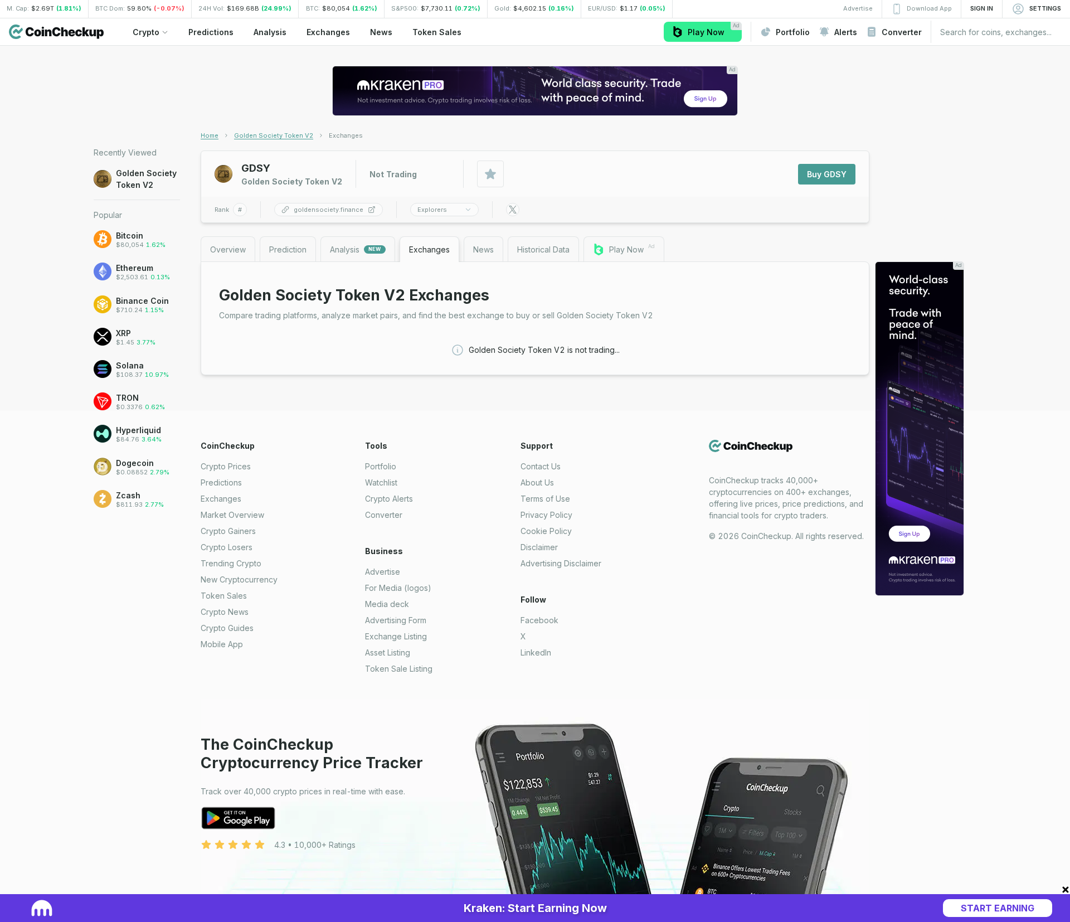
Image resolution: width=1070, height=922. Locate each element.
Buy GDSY (827, 174)
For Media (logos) (398, 588)
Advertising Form (395, 620)
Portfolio (380, 466)
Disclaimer (539, 547)
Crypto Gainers (228, 531)
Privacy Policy (546, 515)
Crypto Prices (226, 466)
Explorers (432, 209)
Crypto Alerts (389, 498)
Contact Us (541, 466)
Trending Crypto (231, 563)
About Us (537, 482)
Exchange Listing (396, 636)
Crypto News (225, 612)
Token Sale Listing (398, 668)
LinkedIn (536, 652)
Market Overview (232, 515)
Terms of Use (545, 498)
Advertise (382, 571)
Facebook (539, 620)
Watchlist (381, 482)
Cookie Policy (546, 531)
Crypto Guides (227, 628)
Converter (383, 515)
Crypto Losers (226, 547)
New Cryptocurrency (239, 579)
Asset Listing (387, 652)
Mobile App (222, 644)
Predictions (221, 482)
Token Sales (224, 595)
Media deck (387, 604)
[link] (346, 135)
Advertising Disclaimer (561, 563)
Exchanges (221, 498)
